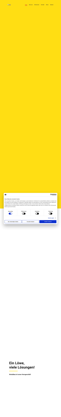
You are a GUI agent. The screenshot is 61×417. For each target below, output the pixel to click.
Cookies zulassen (48, 221)
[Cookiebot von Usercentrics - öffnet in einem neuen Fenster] (51, 195)
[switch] (23, 214)
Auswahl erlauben (30, 221)
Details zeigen (51, 218)
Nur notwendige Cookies (13, 221)
